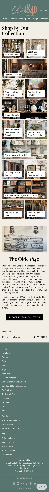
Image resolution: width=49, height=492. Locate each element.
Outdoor (5, 357)
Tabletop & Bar (8, 394)
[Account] (41, 9)
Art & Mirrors (7, 390)
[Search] (7, 9)
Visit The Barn (8, 424)
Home (4, 18)
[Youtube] (22, 483)
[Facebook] (14, 483)
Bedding (22, 18)
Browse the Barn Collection (24, 317)
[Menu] (2, 9)
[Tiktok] (26, 483)
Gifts (4, 406)
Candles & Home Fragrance (14, 386)
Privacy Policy (8, 446)
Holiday (5, 402)
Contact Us (7, 454)
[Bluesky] (35, 483)
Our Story (6, 416)
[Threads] (30, 483)
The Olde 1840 (27, 478)
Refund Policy (8, 442)
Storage (5, 398)
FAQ (3, 434)
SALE (4, 410)
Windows (6, 373)
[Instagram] (18, 483)
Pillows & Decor (9, 377)
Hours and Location (10, 428)
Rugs (35, 18)
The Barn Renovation (11, 420)
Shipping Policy (9, 438)
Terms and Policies (24, 489)
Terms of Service (9, 450)
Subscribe (40, 337)
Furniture (13, 18)
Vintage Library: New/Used (14, 382)
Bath (30, 18)
